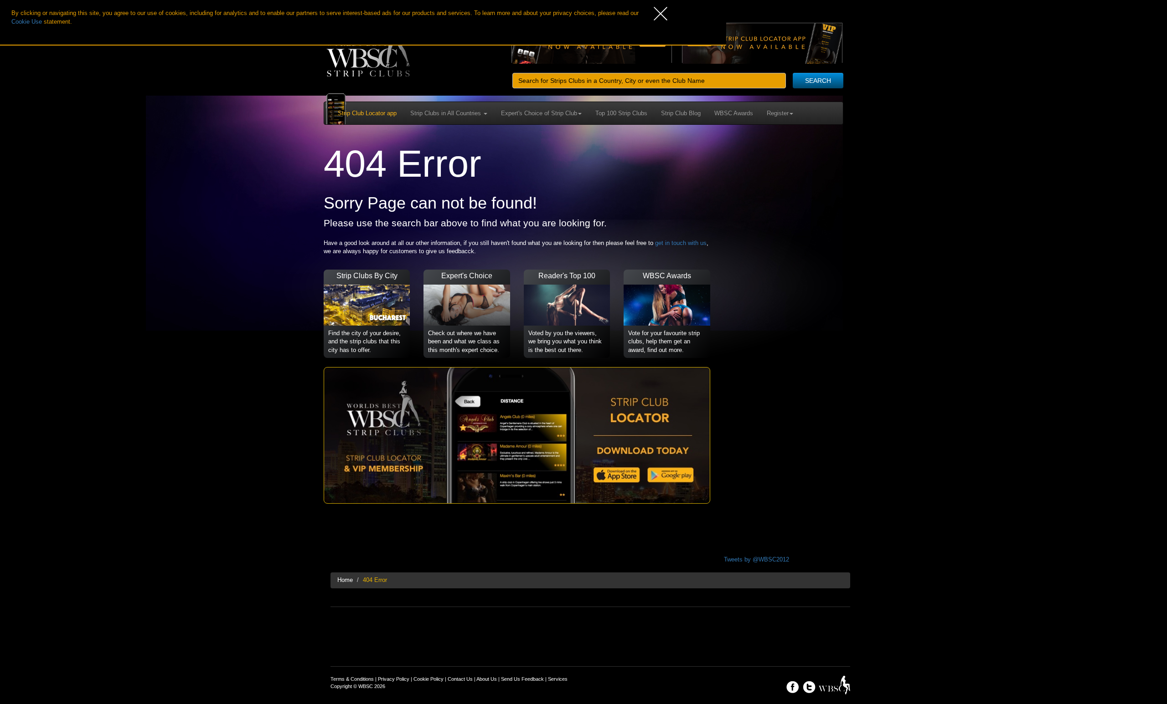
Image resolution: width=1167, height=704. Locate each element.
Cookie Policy (428, 679)
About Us (486, 679)
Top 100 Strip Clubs (621, 113)
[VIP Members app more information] (517, 435)
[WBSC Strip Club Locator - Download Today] (762, 43)
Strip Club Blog (681, 113)
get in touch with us (681, 243)
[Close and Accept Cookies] (690, 13)
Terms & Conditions (352, 679)
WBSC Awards (733, 113)
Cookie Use (26, 21)
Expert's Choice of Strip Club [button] (539, 113)
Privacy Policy (393, 679)
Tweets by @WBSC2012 (756, 559)
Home (345, 579)
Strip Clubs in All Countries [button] (446, 113)
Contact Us (460, 679)
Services (558, 679)
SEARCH (818, 80)
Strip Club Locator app (367, 113)
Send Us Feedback (522, 679)
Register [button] (778, 113)
